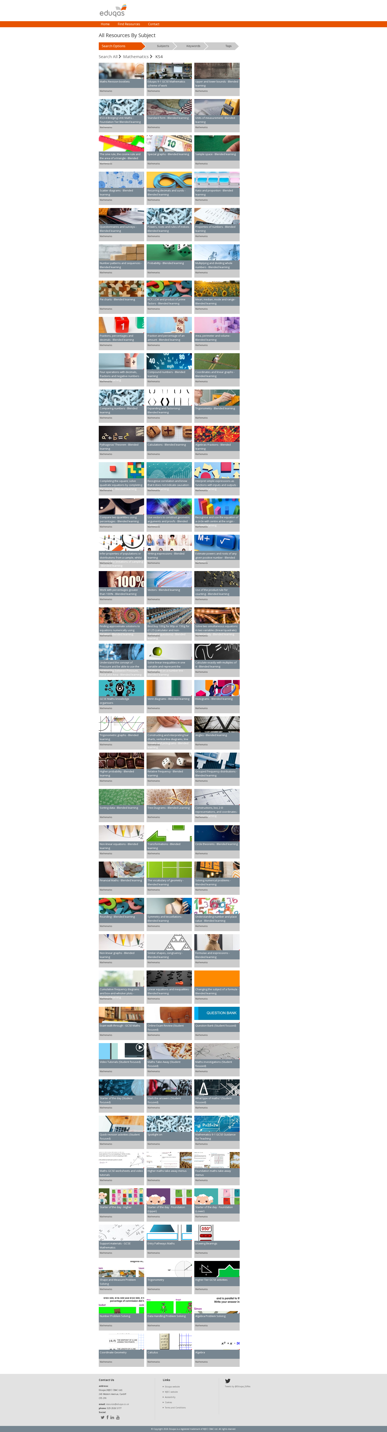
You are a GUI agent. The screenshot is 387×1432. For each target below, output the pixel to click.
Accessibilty (170, 1397)
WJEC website (171, 1391)
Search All (109, 56)
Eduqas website (172, 1386)
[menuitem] (105, 24)
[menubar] (130, 24)
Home (105, 24)
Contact (153, 24)
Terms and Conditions (175, 1407)
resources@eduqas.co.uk (117, 1404)
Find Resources (129, 24)
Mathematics (136, 56)
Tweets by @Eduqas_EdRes (237, 1386)
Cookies (168, 1402)
